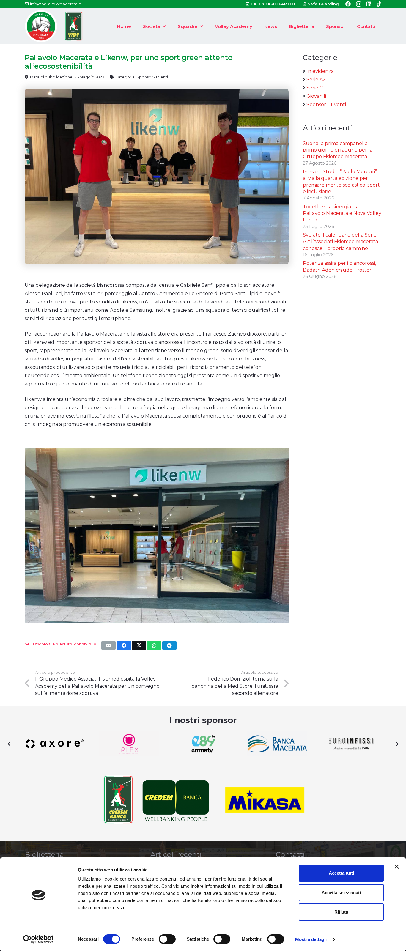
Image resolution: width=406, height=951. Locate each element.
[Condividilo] (124, 645)
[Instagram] (358, 4)
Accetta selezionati (341, 892)
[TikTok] (379, 4)
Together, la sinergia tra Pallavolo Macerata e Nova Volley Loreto (342, 213)
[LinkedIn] (368, 4)
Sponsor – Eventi (326, 104)
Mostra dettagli (311, 939)
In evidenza (320, 71)
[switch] (167, 939)
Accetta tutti (341, 873)
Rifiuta (341, 911)
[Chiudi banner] (397, 867)
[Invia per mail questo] (108, 645)
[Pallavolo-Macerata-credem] (74, 26)
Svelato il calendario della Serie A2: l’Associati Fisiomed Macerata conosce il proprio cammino (340, 241)
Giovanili (316, 96)
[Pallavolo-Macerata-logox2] (41, 26)
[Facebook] (348, 4)
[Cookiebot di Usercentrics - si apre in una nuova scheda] (38, 939)
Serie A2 (316, 79)
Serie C (314, 88)
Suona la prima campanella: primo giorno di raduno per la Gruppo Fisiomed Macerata (337, 150)
